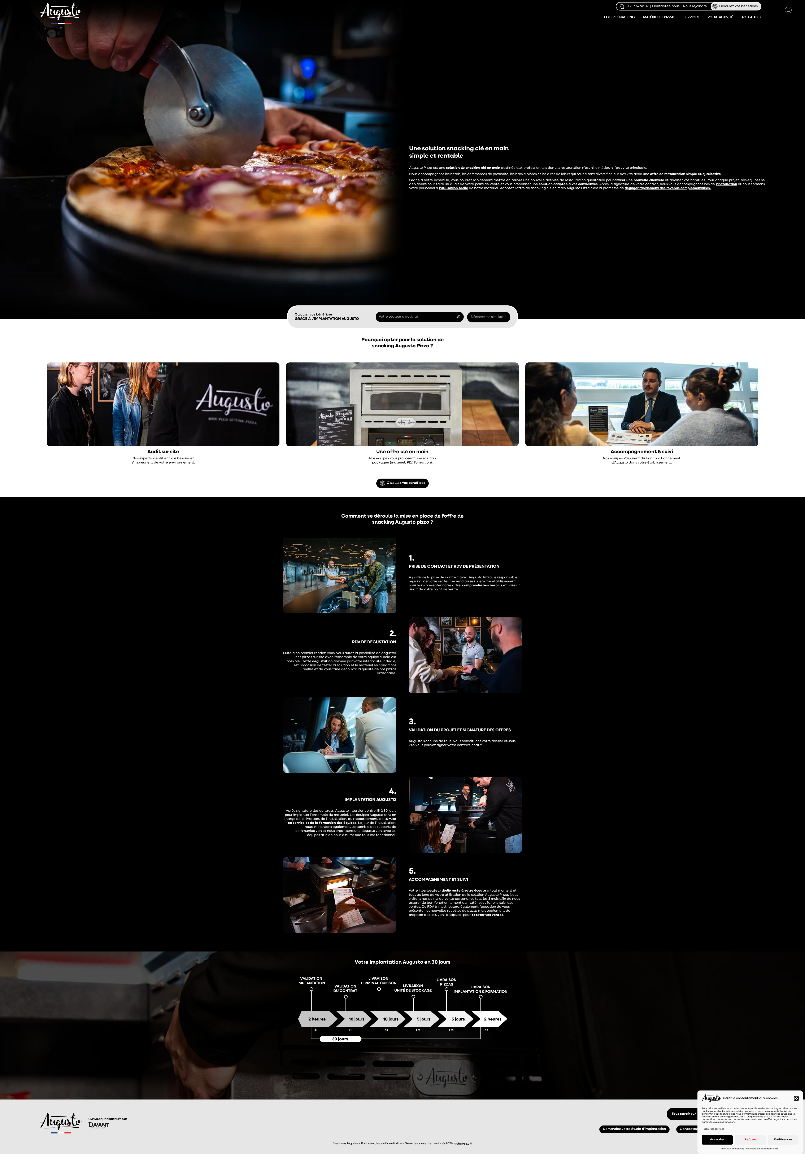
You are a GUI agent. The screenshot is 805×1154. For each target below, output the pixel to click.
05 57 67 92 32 (638, 6)
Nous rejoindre (695, 6)
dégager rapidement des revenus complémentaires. (668, 188)
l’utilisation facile (453, 188)
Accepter (717, 1139)
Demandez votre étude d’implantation (402, 1068)
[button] (796, 1098)
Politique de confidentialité (762, 1149)
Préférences (783, 1139)
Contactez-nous (665, 6)
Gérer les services (714, 1129)
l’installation (726, 184)
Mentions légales (345, 1143)
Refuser (750, 1139)
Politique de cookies (732, 1149)
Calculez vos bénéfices (738, 6)
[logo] (61, 12)
